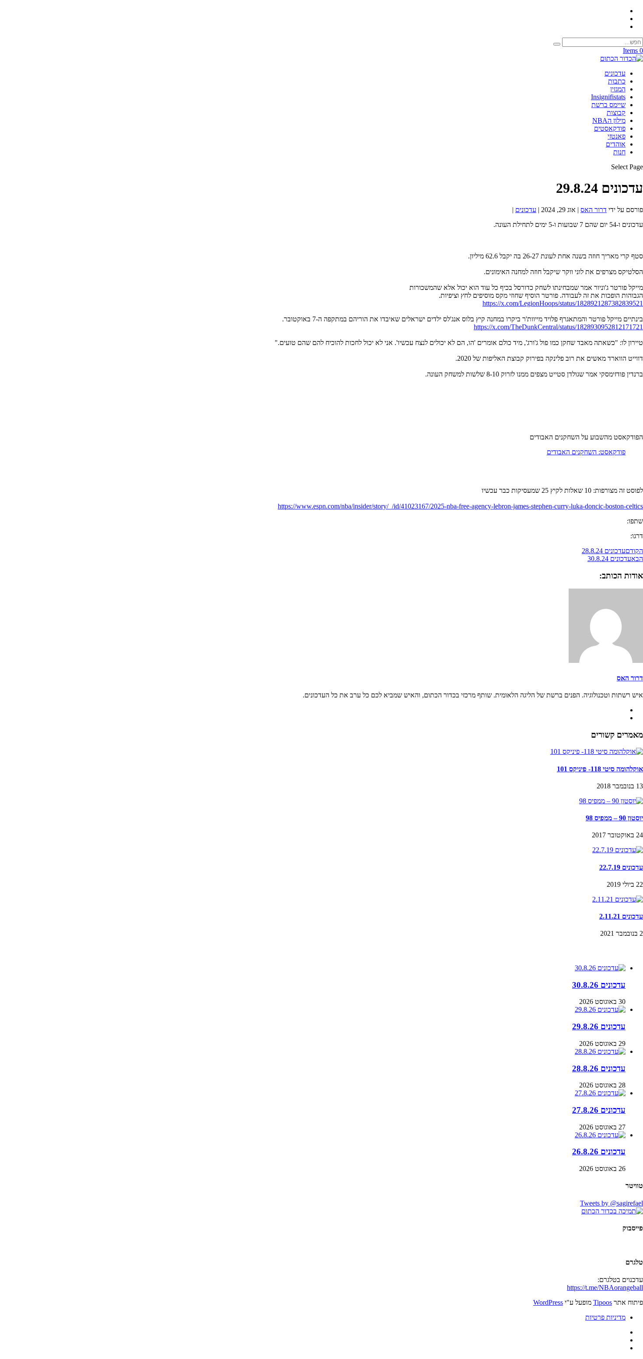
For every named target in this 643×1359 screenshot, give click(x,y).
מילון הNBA (609, 120)
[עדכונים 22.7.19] (617, 850)
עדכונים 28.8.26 (599, 1068)
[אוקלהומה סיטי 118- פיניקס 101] (596, 751)
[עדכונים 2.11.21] (617, 899)
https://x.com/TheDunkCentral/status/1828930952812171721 (558, 327)
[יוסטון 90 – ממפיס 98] (611, 801)
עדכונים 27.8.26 (599, 1110)
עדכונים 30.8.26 (599, 985)
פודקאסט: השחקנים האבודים (586, 452)
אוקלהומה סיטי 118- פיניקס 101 (600, 769)
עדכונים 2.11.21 (621, 916)
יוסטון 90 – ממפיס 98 (614, 818)
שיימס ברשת (608, 104)
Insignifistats (608, 97)
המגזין (618, 89)
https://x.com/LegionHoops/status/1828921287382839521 (562, 303)
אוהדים (616, 144)
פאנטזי (617, 136)
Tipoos (602, 1302)
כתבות (617, 81)
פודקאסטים (610, 128)
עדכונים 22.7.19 (621, 867)
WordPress (548, 1302)
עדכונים (615, 73)
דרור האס (593, 209)
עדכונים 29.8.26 (599, 1026)
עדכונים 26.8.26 (599, 1151)
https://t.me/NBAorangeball (605, 1287)
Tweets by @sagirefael (611, 1203)
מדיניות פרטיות (605, 1317)
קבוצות (616, 112)
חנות (619, 152)
